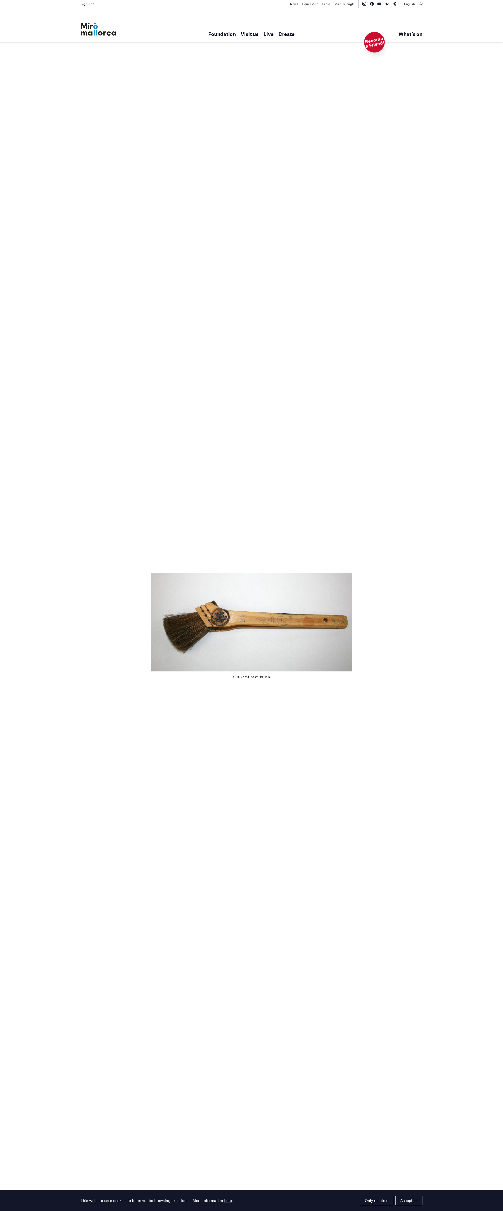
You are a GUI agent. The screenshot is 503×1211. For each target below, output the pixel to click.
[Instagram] (364, 4)
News (294, 4)
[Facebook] (372, 4)
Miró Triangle (344, 4)
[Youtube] (379, 4)
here (228, 1200)
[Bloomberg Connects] (394, 4)
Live (268, 34)
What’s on (410, 34)
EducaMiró (310, 4)
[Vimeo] (387, 4)
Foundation (222, 34)
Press (326, 4)
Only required (377, 1200)
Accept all (409, 1200)
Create (286, 34)
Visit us (250, 34)
